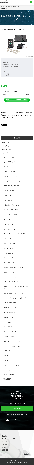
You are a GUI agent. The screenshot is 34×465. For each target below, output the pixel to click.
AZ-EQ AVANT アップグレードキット (13, 341)
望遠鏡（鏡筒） (6, 142)
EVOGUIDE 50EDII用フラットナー (12, 303)
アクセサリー (5, 153)
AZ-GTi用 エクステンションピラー (12, 346)
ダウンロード (18, 420)
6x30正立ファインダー (9, 238)
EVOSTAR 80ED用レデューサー (12, 282)
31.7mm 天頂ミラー (9, 317)
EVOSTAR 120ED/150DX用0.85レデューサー (15, 293)
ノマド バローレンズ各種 (10, 195)
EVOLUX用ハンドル (9, 272)
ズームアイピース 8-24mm (10, 214)
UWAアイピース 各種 (9, 224)
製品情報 (17, 138)
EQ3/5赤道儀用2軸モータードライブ (13, 181)
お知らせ (4, 447)
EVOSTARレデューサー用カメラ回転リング (15, 298)
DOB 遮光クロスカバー (9, 375)
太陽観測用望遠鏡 (6, 379)
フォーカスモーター (9, 336)
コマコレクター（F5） (9, 262)
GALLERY (5, 444)
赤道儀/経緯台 (5, 146)
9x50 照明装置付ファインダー (11, 253)
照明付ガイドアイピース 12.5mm (12, 210)
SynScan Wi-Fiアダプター (10, 162)
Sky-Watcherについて (8, 439)
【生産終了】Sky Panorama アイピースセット (15, 234)
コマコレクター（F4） (9, 258)
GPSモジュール (7, 166)
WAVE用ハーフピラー (9, 360)
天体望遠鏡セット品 (7, 149)
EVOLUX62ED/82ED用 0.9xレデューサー (14, 267)
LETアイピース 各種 (9, 219)
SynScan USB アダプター (10, 157)
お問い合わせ (18, 408)
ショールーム (6, 441)
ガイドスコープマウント (10, 331)
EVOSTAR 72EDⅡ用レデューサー (12, 277)
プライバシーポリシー (12, 460)
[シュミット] (17, 99)
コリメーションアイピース (10, 229)
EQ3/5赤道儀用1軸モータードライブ (13, 176)
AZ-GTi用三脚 (7, 351)
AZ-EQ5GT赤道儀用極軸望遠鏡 (11, 186)
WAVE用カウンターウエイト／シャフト (14, 365)
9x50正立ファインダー (9, 243)
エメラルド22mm (8, 200)
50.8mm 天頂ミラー (9, 322)
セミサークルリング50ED (10, 307)
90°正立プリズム (8, 327)
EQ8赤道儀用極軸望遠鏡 (10, 190)
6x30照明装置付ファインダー (11, 248)
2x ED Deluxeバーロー (9, 312)
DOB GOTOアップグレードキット (12, 370)
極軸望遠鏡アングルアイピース (11, 205)
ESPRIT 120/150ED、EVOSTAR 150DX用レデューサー (17, 287)
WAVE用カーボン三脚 (9, 355)
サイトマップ (24, 460)
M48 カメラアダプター (9, 171)
